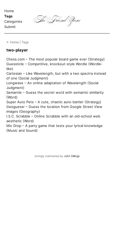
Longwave (14, 83)
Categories (13, 21)
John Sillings (72, 156)
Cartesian (14, 73)
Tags (8, 16)
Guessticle (15, 64)
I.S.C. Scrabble (18, 116)
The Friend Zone (57, 20)
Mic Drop (13, 126)
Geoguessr (15, 107)
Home (9, 11)
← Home (12, 42)
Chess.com (15, 59)
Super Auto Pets (20, 102)
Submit (10, 27)
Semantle (14, 92)
